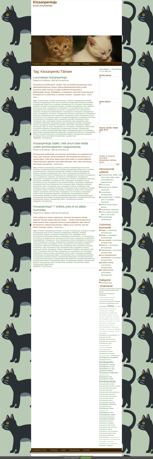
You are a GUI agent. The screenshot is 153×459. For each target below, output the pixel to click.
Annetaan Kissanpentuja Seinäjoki (59, 171)
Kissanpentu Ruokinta (73, 123)
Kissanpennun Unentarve (66, 113)
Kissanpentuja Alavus (67, 255)
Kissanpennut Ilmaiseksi (41, 180)
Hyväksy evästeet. (86, 457)
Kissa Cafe (101, 316)
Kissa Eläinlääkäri (116, 329)
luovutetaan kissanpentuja (55, 136)
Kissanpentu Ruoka (58, 123)
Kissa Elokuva (109, 329)
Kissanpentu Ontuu (82, 119)
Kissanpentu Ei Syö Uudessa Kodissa (46, 117)
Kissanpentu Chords (72, 115)
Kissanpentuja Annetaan (69, 128)
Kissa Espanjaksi (103, 331)
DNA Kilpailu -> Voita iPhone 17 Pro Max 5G (110, 70)
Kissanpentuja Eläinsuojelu (57, 130)
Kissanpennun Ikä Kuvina (56, 110)
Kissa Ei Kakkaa (111, 323)
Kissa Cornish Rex (103, 323)
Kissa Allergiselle (102, 314)
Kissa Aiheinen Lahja (103, 308)
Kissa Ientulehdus (103, 333)
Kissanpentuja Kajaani (81, 262)
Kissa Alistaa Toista (103, 310)
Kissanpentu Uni (64, 251)
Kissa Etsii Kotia (110, 331)
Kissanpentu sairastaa (109, 210)
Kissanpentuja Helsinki (41, 199)
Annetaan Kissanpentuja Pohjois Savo (72, 169)
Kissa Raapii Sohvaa (103, 443)
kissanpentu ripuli (82, 121)
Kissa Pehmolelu (102, 441)
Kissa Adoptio (118, 306)
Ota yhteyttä (86, 64)
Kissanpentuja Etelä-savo (75, 132)
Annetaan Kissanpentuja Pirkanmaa (73, 102)
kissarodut (102, 445)
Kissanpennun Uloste (50, 179)
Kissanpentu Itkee (51, 119)
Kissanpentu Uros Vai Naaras (64, 127)
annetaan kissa (42, 100)
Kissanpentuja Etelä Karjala (43, 197)
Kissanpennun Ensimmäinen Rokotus (46, 236)
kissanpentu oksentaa (66, 119)
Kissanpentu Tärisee (40, 190)
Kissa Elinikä (102, 329)
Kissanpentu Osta (69, 121)
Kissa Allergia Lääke (103, 312)
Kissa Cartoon (116, 316)
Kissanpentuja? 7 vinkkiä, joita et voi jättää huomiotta (111, 199)
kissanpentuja (63, 80)
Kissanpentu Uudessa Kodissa (44, 253)
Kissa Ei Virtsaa (115, 327)
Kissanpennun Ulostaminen (73, 112)
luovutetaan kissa (39, 136)
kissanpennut (80, 113)
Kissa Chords (102, 321)
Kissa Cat (112, 319)
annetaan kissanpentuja (57, 100)
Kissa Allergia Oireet (113, 312)
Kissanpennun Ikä (39, 110)
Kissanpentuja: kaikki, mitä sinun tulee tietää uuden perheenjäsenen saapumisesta (60, 145)
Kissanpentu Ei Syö (87, 115)
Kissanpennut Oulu (47, 115)
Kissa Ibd (117, 331)
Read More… (59, 164)
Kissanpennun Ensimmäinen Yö (58, 108)
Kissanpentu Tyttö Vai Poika (43, 127)
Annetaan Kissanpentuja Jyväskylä (79, 100)
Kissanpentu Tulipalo (82, 125)
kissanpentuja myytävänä (83, 134)
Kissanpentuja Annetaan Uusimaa (45, 195)
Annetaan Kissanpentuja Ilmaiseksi (49, 231)
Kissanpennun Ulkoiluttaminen (51, 112)
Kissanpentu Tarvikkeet (47, 125)
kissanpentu (59, 115)
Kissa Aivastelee (112, 308)
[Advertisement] (76, 21)
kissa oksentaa (104, 437)
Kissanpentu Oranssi (54, 121)
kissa (44, 108)
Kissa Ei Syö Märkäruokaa (105, 327)
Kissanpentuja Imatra (46, 262)
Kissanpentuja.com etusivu (39, 64)
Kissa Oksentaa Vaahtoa (104, 439)
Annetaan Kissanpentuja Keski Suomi (46, 102)
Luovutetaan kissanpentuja (50, 77)
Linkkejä (63, 64)
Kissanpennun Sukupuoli (46, 177)
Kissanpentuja (53, 64)
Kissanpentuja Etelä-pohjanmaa (54, 132)
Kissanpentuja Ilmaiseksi (64, 134)
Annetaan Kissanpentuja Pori (64, 104)
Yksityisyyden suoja (74, 64)
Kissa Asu (116, 314)
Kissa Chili (117, 319)
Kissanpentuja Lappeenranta (43, 264)
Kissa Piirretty (110, 441)
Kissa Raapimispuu (113, 443)
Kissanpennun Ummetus (47, 113)
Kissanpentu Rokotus (81, 247)
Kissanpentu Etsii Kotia (87, 117)
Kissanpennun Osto (72, 110)
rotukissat (110, 445)
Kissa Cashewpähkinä (104, 319)
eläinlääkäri (77, 234)
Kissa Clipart (117, 321)
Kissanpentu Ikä (38, 119)
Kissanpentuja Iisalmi (47, 134)
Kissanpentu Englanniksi (69, 117)
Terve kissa (105, 185)
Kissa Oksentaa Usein (114, 437)
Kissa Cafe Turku (108, 316)
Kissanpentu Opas (39, 121)
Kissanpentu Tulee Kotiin (65, 125)
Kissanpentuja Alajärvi (51, 255)
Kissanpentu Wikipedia (41, 128)
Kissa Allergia (111, 310)
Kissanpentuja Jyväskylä (64, 262)
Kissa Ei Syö (102, 325)
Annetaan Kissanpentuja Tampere (52, 106)
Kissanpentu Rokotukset (41, 123)
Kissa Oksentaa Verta (115, 439)
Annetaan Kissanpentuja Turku (76, 106)
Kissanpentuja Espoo (74, 130)
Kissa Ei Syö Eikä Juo (110, 325)
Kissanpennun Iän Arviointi (80, 108)
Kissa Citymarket (109, 321)
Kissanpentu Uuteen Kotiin (84, 127)
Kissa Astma (110, 314)
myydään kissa (71, 136)
